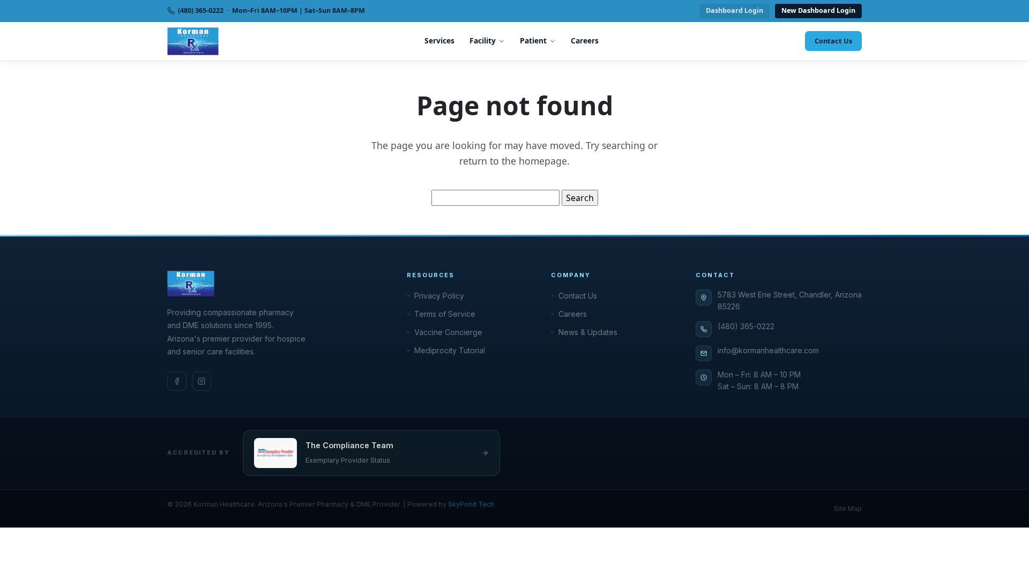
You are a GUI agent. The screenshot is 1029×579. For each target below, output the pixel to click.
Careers (585, 40)
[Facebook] (177, 381)
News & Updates (587, 332)
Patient (533, 40)
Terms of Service (444, 313)
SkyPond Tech (471, 504)
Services (439, 40)
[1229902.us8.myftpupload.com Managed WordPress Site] (193, 41)
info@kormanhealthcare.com (768, 350)
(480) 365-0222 (746, 326)
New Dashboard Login (818, 10)
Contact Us (833, 41)
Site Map (848, 508)
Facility (482, 40)
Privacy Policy (439, 295)
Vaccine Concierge (448, 332)
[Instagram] (201, 381)
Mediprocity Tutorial (449, 350)
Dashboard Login (734, 10)
